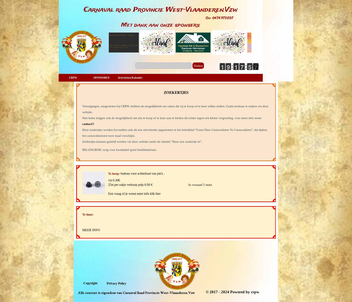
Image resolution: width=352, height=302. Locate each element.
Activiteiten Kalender (130, 77)
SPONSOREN (101, 77)
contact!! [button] (88, 124)
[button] (95, 182)
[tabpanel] (160, 10)
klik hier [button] (155, 193)
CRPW (73, 77)
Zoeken (198, 66)
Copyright (90, 283)
